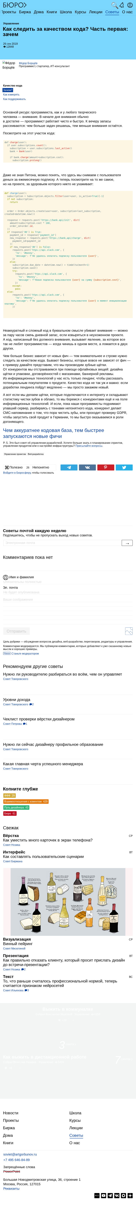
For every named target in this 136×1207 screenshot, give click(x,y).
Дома (39, 12)
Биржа (25, 12)
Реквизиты (11, 1188)
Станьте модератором (25, 653)
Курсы (80, 12)
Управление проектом (15, 454)
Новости (10, 1113)
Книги (52, 12)
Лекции (95, 12)
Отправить (16, 631)
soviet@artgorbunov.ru (20, 1154)
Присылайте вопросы (88, 445)
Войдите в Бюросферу (17, 472)
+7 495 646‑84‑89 (16, 1160)
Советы (112, 12)
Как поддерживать (14, 99)
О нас (127, 12)
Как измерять (11, 94)
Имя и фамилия (21, 577)
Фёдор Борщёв (28, 63)
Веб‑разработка (35, 454)
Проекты (8, 12)
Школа (66, 12)
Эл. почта (10, 587)
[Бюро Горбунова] (15, 4)
